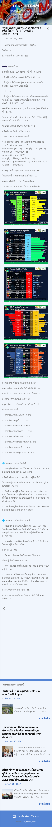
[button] (48, 29)
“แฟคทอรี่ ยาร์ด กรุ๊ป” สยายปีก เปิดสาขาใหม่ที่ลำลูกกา (21, 692)
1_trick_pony (30, 822)
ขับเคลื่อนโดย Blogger (28, 816)
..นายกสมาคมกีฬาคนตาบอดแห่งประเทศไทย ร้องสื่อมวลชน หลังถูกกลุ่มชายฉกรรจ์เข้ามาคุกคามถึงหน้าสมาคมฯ (21, 732)
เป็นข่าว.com (26, 5)
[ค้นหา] (48, 5)
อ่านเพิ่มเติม (44, 718)
